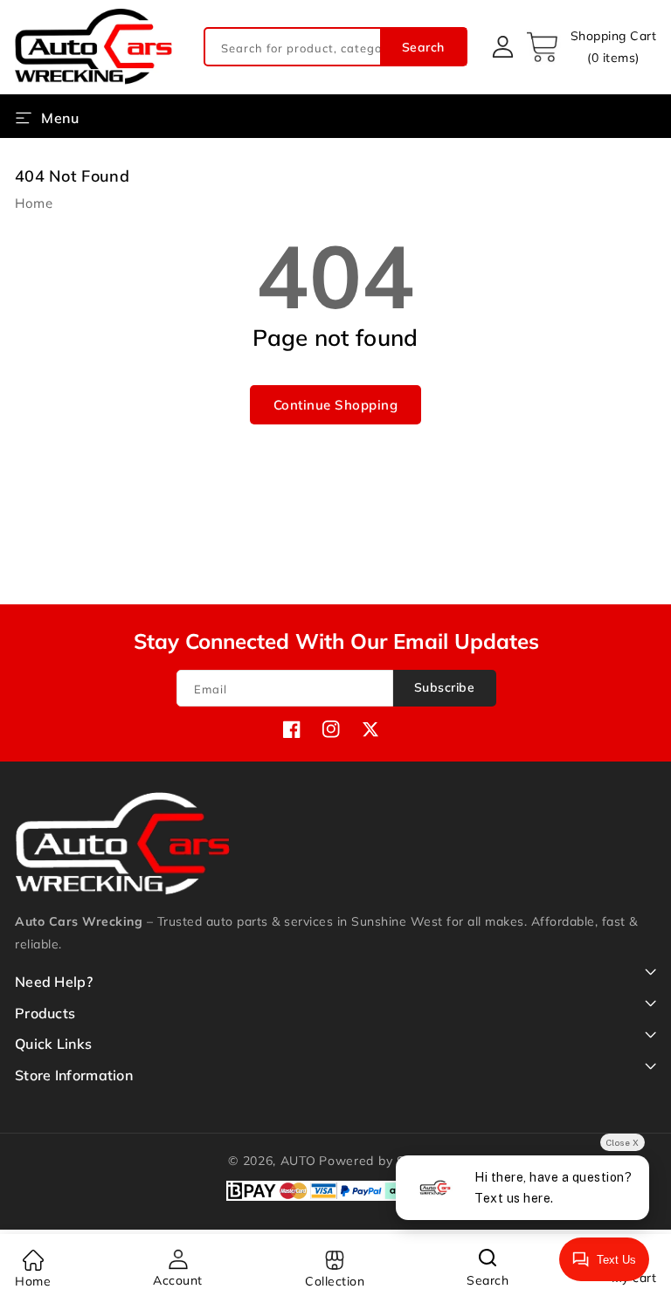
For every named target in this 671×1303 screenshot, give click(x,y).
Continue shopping (335, 404)
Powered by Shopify (381, 1161)
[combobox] (335, 46)
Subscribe (444, 687)
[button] (590, 47)
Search (423, 47)
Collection (334, 1281)
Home (33, 203)
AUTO (298, 1161)
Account (178, 1280)
